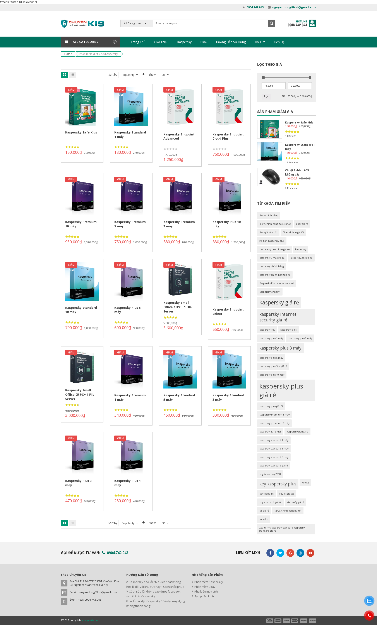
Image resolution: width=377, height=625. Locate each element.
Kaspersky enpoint (269, 291)
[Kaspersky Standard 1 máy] (269, 151)
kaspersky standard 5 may (273, 457)
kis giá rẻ (264, 510)
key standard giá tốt (270, 502)
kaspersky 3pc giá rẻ (301, 257)
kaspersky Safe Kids (270, 431)
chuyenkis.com (91, 620)
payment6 (312, 620)
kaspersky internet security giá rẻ (277, 317)
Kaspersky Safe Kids (81, 132)
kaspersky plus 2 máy (300, 338)
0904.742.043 (255, 7)
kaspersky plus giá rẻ (281, 390)
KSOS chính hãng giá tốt (287, 510)
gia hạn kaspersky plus (271, 240)
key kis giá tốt (286, 493)
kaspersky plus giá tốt (271, 406)
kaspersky (300, 249)
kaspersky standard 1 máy (273, 440)
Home (68, 54)
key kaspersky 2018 (270, 474)
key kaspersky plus (277, 484)
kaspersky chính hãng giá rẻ (274, 274)
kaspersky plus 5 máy (271, 357)
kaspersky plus (288, 329)
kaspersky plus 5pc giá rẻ (273, 366)
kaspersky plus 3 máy (280, 348)
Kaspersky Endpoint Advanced (276, 283)
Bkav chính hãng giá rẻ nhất (275, 223)
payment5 (304, 620)
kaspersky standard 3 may (273, 448)
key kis (305, 482)
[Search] (271, 23)
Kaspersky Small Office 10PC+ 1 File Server (177, 307)
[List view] (72, 75)
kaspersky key (267, 329)
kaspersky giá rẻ (279, 302)
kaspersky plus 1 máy (271, 338)
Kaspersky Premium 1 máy (274, 414)
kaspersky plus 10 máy (271, 374)
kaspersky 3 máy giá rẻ (271, 257)
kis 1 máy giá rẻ (295, 502)
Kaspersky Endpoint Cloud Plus (228, 136)
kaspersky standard (297, 431)
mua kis (263, 519)
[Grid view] (64, 75)
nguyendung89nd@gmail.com (294, 7)
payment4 (295, 620)
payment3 (287, 620)
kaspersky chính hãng (271, 266)
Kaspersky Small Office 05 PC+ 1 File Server (79, 394)
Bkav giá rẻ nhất (268, 232)
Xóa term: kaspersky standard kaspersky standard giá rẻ (282, 529)
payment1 (270, 620)
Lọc (266, 96)
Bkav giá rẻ (302, 223)
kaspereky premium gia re (274, 249)
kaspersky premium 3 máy (274, 423)
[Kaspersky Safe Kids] (269, 129)
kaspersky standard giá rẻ (273, 465)
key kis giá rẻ (266, 493)
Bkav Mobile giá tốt (293, 232)
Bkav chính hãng (268, 215)
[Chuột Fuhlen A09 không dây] (269, 177)
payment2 (278, 620)
